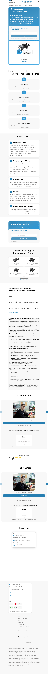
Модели (29, 71)
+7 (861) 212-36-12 (27, 1)
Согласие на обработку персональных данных (29, 630)
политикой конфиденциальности (32, 38)
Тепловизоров (21, 641)
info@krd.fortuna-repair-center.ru (22, 540)
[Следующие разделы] (39, 71)
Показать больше (24, 279)
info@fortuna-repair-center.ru (17, 589)
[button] (47, 412)
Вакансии (20, 622)
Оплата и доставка (22, 618)
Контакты (20, 620)
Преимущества (13, 71)
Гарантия (36, 71)
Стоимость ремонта (22, 616)
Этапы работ (21, 71)
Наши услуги (21, 628)
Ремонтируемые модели (23, 626)
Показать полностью (13, 312)
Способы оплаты (22, 633)
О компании (21, 624)
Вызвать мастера (24, 423)
